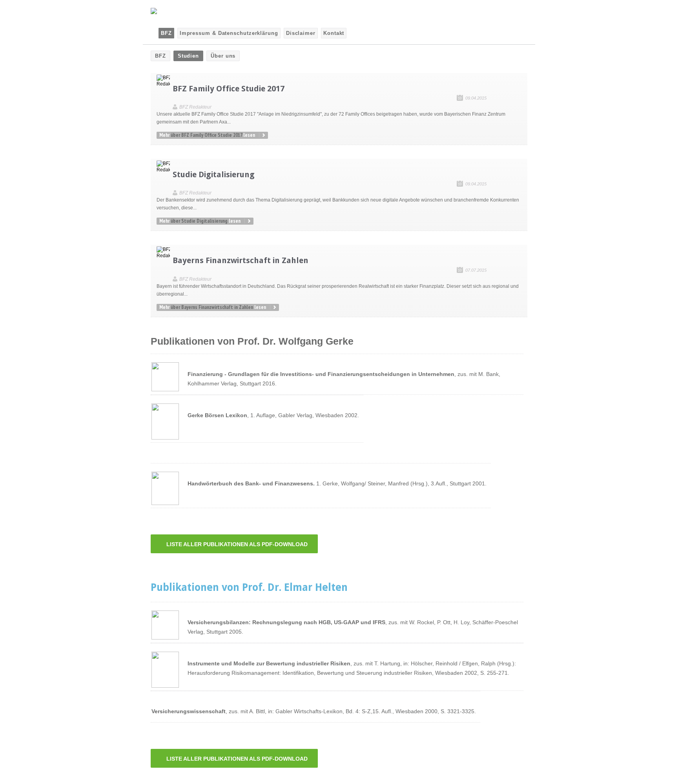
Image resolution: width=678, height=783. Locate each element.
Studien (188, 56)
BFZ (160, 56)
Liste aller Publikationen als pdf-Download (237, 544)
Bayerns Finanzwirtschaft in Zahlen (240, 260)
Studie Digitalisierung (214, 174)
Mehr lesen (207, 135)
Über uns (223, 56)
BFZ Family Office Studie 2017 (228, 88)
